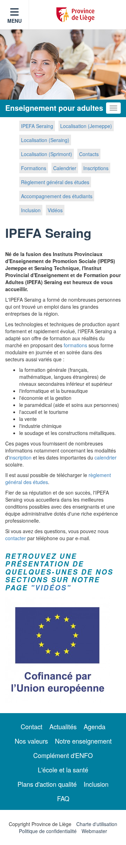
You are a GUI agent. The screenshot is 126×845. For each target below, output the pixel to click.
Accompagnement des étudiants (56, 196)
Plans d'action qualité (47, 784)
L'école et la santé (63, 769)
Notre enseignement (83, 740)
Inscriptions (95, 168)
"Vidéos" (51, 587)
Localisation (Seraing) (45, 139)
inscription (20, 457)
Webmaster (94, 830)
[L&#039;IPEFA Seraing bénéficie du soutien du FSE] (63, 650)
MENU (14, 20)
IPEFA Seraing (37, 125)
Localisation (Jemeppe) (86, 125)
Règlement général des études (55, 182)
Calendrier (64, 168)
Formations (33, 168)
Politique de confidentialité (48, 830)
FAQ (63, 798)
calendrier (105, 457)
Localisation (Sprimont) (46, 153)
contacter (15, 538)
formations (75, 345)
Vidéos (55, 210)
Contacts (89, 153)
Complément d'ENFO (63, 755)
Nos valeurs (31, 740)
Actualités (63, 726)
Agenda (94, 726)
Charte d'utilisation (96, 823)
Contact (31, 726)
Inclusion (31, 210)
